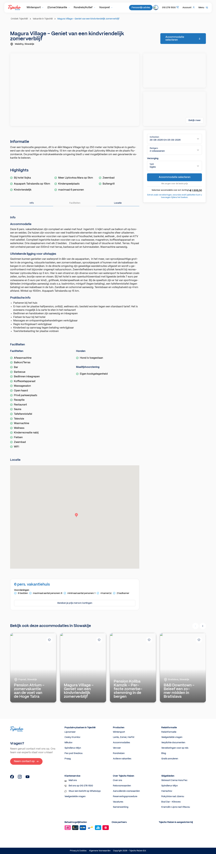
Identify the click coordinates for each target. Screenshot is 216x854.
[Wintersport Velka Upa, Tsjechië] (12, 778)
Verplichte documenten (173, 743)
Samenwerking (120, 807)
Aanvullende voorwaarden (126, 791)
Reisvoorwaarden (122, 786)
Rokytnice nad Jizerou (172, 796)
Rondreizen (119, 753)
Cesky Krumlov (72, 737)
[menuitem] (35, 8)
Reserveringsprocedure (125, 796)
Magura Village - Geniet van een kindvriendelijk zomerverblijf (88, 19)
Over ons (117, 780)
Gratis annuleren (169, 759)
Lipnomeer (70, 732)
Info (32, 203)
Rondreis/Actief (83, 7)
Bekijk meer (194, 120)
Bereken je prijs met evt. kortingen (74, 603)
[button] (174, 139)
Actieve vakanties (122, 759)
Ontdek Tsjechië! (19, 19)
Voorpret (104, 7)
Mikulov (68, 743)
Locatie (118, 203)
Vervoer (117, 748)
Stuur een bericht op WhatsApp (85, 791)
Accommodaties (121, 743)
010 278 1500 (169, 7)
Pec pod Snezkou (74, 753)
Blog (163, 753)
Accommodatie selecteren (174, 38)
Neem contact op (24, 761)
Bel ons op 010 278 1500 (81, 786)
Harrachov (166, 791)
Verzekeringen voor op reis (174, 748)
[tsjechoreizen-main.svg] (14, 7)
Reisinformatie (168, 732)
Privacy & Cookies (78, 851)
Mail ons (73, 780)
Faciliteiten (74, 203)
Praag (68, 759)
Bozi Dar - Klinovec (171, 802)
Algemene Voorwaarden (100, 851)
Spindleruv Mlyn (73, 748)
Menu (201, 7)
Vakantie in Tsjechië (43, 19)
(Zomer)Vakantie (57, 7)
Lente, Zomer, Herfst (123, 737)
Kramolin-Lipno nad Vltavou (175, 807)
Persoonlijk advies (141, 7)
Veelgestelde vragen (171, 737)
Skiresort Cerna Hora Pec (174, 780)
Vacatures (118, 802)
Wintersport (34, 7)
